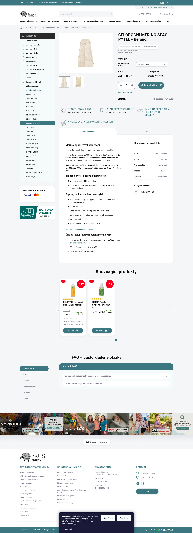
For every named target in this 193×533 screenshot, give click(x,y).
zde (75, 524)
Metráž (28, 78)
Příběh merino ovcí (63, 499)
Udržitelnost (24, 511)
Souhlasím (124, 518)
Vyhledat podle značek (34, 90)
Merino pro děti (31, 49)
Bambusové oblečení (33, 82)
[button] (116, 340)
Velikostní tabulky (66, 3)
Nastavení (68, 529)
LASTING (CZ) (31, 177)
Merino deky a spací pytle (35, 69)
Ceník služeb (24, 504)
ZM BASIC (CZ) (31, 98)
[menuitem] (29, 21)
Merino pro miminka (33, 45)
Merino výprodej (31, 41)
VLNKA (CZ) (30, 135)
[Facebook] (138, 483)
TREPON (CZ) (31, 140)
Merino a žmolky (63, 486)
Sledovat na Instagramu (98, 442)
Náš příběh (23, 487)
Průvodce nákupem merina (48, 3)
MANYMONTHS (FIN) (33, 115)
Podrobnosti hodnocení (150, 46)
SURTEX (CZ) (30, 131)
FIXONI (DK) (30, 160)
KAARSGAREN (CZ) (33, 123)
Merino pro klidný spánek (65, 496)
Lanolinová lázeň (63, 476)
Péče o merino (31, 74)
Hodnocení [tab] (144, 131)
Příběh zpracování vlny (65, 503)
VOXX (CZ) (30, 127)
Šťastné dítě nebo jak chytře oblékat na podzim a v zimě (73, 491)
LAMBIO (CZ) (31, 94)
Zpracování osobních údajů (29, 479)
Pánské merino (31, 61)
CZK (166, 3)
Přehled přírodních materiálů (67, 479)
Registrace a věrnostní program (30, 501)
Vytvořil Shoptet (150, 530)
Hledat (110, 14)
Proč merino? (30, 3)
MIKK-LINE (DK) (31, 119)
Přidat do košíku (149, 85)
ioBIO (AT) (29, 107)
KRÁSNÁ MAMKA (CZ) (34, 172)
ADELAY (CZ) (30, 168)
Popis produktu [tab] (88, 131)
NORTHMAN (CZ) (32, 144)
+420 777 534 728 (147, 477)
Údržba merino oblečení (65, 472)
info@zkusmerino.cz (148, 473)
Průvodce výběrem (26, 494)
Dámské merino (31, 57)
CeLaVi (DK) (30, 164)
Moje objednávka (25, 515)
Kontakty (79, 3)
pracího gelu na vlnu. (78, 243)
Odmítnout (108, 518)
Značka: (125, 52)
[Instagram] (142, 483)
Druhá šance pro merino (28, 508)
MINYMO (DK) (31, 156)
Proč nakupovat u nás (27, 490)
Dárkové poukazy (32, 86)
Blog (21, 3)
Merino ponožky (31, 65)
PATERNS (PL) (31, 111)
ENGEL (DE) (30, 102)
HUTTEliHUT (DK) (32, 152)
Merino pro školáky (32, 53)
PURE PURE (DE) (32, 148)
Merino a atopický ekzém (65, 483)
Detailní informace (125, 92)
